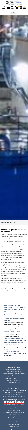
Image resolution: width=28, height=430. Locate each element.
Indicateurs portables (14, 416)
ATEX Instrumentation (14, 414)
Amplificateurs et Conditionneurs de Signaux (14, 412)
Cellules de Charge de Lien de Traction (14, 378)
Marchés (3, 222)
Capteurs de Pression (14, 426)
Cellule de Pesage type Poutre (14, 380)
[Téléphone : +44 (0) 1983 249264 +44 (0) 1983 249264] (3, 8)
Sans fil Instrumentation (14, 417)
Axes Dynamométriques (14, 377)
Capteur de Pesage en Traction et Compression (14, 373)
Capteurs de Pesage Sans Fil (14, 371)
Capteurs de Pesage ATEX (14, 382)
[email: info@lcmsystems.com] (8, 8)
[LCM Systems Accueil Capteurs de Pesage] (14, 3)
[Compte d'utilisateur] (21, 8)
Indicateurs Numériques (14, 410)
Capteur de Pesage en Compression (14, 369)
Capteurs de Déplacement (14, 424)
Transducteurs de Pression (14, 428)
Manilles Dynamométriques (14, 375)
